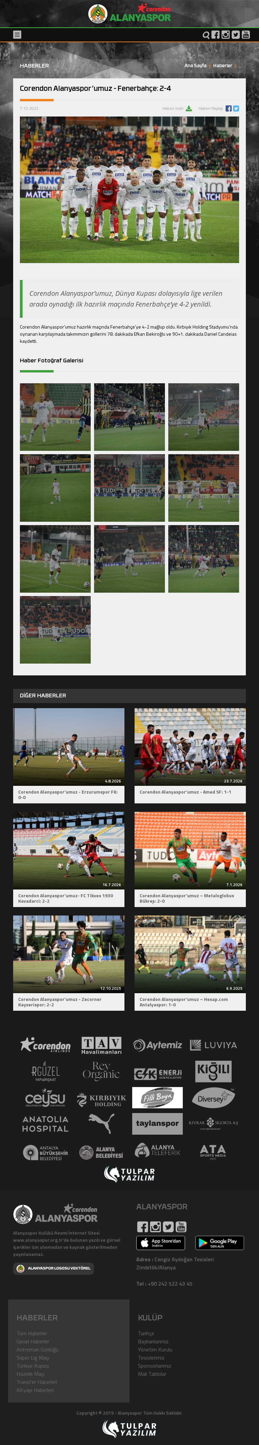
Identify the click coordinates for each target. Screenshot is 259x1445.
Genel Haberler (33, 1341)
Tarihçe (146, 1333)
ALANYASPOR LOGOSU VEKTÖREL (59, 1268)
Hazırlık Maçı (31, 1374)
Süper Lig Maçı (33, 1357)
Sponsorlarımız (154, 1366)
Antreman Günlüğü (37, 1349)
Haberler (222, 66)
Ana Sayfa (195, 66)
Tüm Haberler (32, 1333)
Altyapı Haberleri (35, 1390)
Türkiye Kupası (33, 1366)
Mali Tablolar (152, 1374)
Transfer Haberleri (37, 1382)
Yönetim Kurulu (155, 1349)
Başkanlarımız (153, 1341)
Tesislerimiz (151, 1357)
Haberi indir (173, 108)
